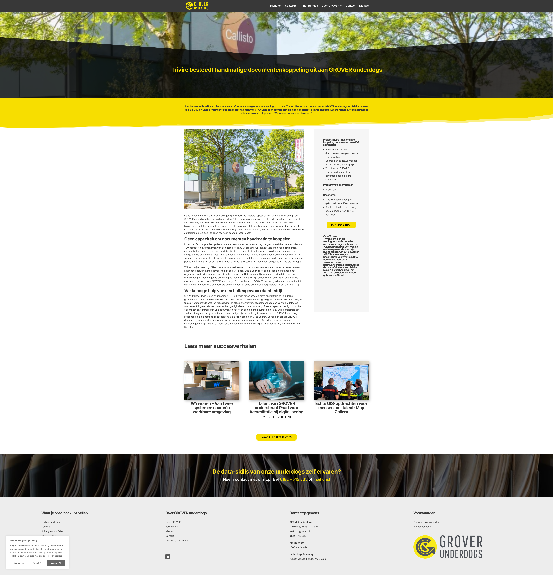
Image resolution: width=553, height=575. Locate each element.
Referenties (310, 6)
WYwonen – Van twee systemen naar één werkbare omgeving (212, 407)
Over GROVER (330, 6)
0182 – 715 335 (293, 479)
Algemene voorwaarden (426, 522)
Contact (350, 6)
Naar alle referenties (276, 437)
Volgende (286, 417)
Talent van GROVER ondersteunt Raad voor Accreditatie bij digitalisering (276, 407)
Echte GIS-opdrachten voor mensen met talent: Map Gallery (341, 407)
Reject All (37, 563)
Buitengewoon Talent (52, 531)
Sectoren (291, 6)
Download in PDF (341, 224)
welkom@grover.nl (299, 531)
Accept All (56, 563)
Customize (19, 563)
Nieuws (364, 6)
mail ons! (322, 479)
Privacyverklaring (422, 526)
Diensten (275, 6)
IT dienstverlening (51, 522)
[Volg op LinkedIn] (167, 556)
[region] (37, 552)
